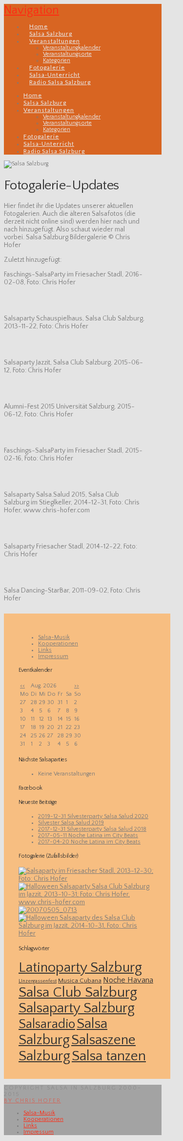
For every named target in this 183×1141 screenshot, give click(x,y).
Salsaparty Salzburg (77, 1008)
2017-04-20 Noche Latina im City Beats (89, 842)
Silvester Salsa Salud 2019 (71, 823)
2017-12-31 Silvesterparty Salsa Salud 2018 (92, 829)
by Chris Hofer (32, 1100)
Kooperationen (58, 643)
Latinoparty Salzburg (80, 967)
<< (22, 686)
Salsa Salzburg (63, 1032)
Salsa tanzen (109, 1056)
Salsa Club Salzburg (78, 992)
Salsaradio (47, 1024)
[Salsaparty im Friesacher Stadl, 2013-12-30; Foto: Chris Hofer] (87, 879)
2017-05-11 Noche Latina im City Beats (88, 835)
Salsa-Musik (54, 637)
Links (45, 650)
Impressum (53, 656)
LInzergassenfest (38, 981)
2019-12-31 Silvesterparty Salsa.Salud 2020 (93, 816)
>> (76, 686)
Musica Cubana (80, 980)
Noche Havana (128, 980)
